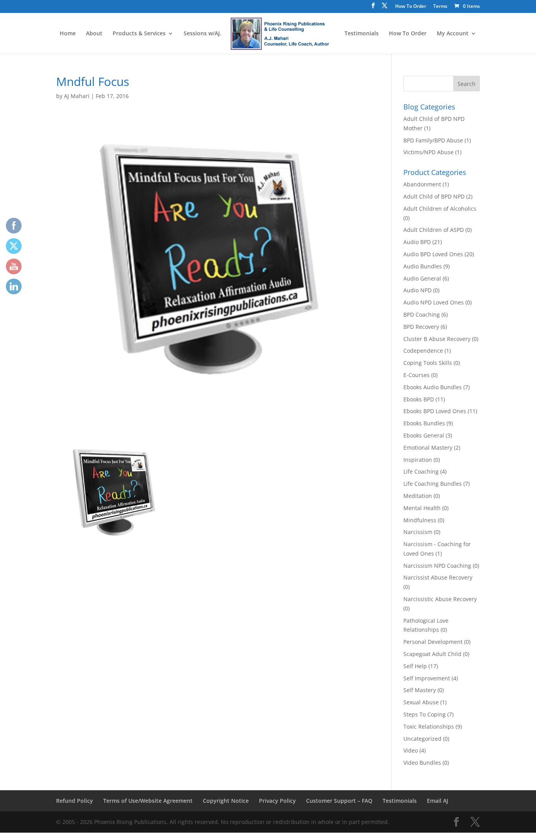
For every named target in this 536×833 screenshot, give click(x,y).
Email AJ (437, 800)
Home (68, 34)
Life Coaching (421, 471)
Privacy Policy (277, 800)
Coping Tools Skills (427, 362)
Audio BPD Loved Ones (433, 254)
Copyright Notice (226, 800)
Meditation (417, 495)
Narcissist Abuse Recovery (437, 577)
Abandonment (422, 184)
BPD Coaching (421, 314)
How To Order (410, 6)
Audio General (422, 278)
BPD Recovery (421, 326)
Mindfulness (419, 520)
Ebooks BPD (418, 399)
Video (410, 750)
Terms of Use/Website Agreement (148, 800)
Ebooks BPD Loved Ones (434, 411)
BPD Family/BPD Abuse (433, 140)
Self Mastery (419, 690)
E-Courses (416, 375)
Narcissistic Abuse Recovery (440, 599)
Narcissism (417, 532)
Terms (440, 6)
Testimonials (362, 34)
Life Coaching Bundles (432, 483)
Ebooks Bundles (424, 423)
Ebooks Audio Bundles (432, 387)
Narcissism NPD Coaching (437, 565)
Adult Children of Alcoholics (439, 208)
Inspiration (417, 459)
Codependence (423, 350)
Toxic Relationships (428, 726)
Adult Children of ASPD (433, 229)
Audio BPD (417, 242)
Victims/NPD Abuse (428, 152)
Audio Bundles (422, 266)
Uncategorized (422, 738)
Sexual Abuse (421, 702)
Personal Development (433, 641)
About (94, 34)
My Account (453, 34)
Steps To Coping (424, 714)
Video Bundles (422, 762)
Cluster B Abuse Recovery (436, 339)
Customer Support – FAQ (339, 800)
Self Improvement (426, 678)
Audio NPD (417, 290)
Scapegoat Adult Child (432, 654)
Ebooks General (423, 435)
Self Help (415, 666)
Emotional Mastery (427, 447)
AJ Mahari (76, 96)
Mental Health (422, 508)
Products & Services (139, 34)
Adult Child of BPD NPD (434, 196)
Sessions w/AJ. (202, 34)
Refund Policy (74, 800)
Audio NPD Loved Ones (433, 302)
